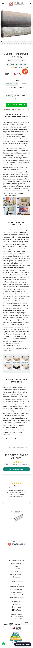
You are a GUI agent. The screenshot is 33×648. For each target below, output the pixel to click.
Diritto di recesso (16, 592)
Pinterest (17, 604)
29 (20, 44)
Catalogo (16, 584)
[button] (9, 67)
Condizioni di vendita (16, 587)
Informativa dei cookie (16, 595)
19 (2, 44)
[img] (16, 483)
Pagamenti (16, 566)
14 (24, 42)
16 (28, 42)
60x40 (24, 95)
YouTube (17, 610)
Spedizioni (16, 569)
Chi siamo (16, 558)
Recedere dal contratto (16, 598)
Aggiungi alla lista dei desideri (17, 109)
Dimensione (16, 92)
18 (31, 42)
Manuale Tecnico (17, 581)
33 (27, 44)
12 (21, 42)
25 (13, 44)
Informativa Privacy (16, 589)
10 (17, 42)
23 (9, 44)
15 (26, 42)
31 (23, 44)
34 (29, 44)
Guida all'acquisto (16, 571)
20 (4, 44)
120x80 (9, 95)
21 (6, 44)
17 (30, 42)
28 (18, 44)
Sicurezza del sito (16, 563)
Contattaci (16, 577)
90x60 (16, 99)
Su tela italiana (16, 87)
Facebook (17, 602)
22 (8, 44)
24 (11, 44)
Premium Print (11, 84)
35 (31, 44)
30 (22, 44)
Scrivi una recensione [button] (16, 469)
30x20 (17, 95)
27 (16, 44)
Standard (23, 84)
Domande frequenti (16, 574)
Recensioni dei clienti (16, 560)
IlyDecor (19, 614)
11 (19, 42)
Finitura (16, 80)
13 (23, 42)
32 (25, 44)
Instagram (17, 607)
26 (15, 44)
